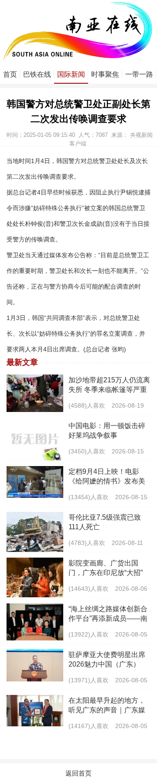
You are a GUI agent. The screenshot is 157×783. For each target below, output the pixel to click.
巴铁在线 (37, 74)
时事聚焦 (105, 74)
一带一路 (139, 74)
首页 (10, 74)
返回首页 (78, 773)
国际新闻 (71, 74)
